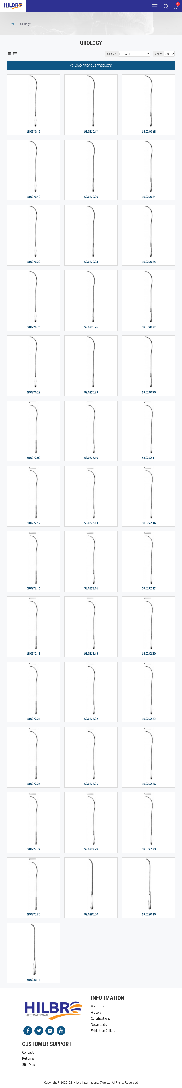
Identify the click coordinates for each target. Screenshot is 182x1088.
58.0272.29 (149, 849)
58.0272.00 (33, 458)
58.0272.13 (91, 523)
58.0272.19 (91, 653)
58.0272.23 (149, 719)
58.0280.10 (149, 914)
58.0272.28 (91, 849)
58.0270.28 (33, 392)
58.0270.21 (149, 197)
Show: (158, 54)
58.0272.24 (33, 784)
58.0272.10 (91, 458)
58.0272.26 (149, 784)
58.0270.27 (149, 327)
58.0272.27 (33, 849)
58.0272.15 (33, 588)
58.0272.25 (91, 784)
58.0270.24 (149, 262)
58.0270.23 (91, 262)
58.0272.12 (33, 523)
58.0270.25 (33, 327)
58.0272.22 (91, 719)
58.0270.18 (149, 131)
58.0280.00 (91, 914)
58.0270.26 (91, 327)
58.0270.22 (33, 262)
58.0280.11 (33, 980)
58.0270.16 (33, 131)
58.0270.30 (149, 392)
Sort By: (112, 54)
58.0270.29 (91, 392)
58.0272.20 (149, 653)
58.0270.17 (91, 131)
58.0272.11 (149, 458)
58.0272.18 (33, 653)
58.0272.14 (149, 523)
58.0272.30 (33, 914)
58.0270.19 (33, 197)
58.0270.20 (91, 197)
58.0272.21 (33, 719)
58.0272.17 (149, 588)
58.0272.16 (91, 588)
